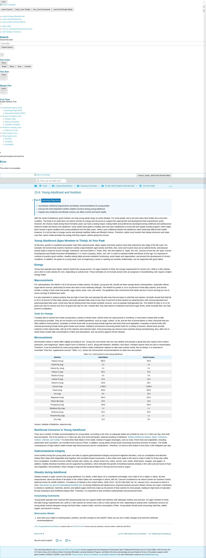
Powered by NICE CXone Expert (68, 550)
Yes (60, 540)
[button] (8, 142)
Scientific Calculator (12, 125)
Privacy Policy (77, 554)
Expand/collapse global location (170, 185)
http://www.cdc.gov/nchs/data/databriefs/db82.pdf (61, 485)
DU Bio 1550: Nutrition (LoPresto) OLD (120, 186)
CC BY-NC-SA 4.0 (78, 526)
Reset (4, 63)
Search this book (6, 40)
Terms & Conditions (90, 554)
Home (45, 186)
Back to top (38, 533)
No (70, 540)
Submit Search (7, 47)
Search (38, 181)
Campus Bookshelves (64, 186)
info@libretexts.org (150, 554)
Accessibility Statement (108, 554)
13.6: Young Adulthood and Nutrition (46, 526)
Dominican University (88, 186)
